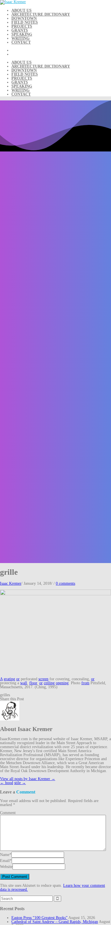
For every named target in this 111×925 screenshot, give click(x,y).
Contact (21, 42)
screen (43, 679)
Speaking (21, 34)
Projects (21, 26)
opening (62, 683)
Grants (19, 30)
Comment (8, 813)
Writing (20, 38)
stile (20, 783)
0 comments (65, 583)
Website (6, 867)
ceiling (49, 683)
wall (23, 683)
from (85, 683)
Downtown (24, 18)
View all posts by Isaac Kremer (27, 779)
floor (33, 683)
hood (6, 783)
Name (4, 855)
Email (5, 861)
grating (9, 679)
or (18, 679)
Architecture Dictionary (40, 14)
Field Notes (24, 22)
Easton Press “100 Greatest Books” (39, 918)
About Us (21, 10)
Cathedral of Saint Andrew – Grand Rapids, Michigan (54, 922)
